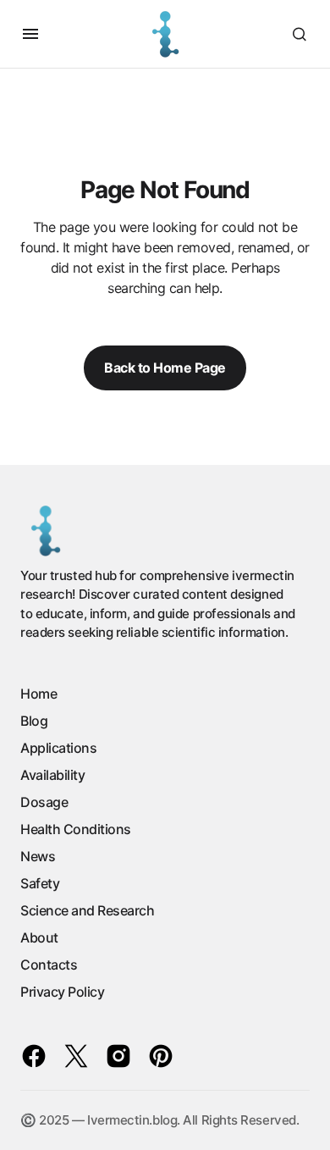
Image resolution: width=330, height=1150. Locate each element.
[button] (30, 34)
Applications (58, 747)
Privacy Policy (62, 991)
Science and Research (87, 910)
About (39, 937)
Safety (39, 883)
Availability (52, 774)
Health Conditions (75, 829)
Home (38, 693)
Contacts (48, 964)
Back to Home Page (165, 367)
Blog (33, 720)
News (37, 856)
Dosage (44, 801)
